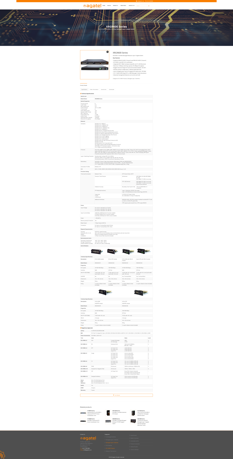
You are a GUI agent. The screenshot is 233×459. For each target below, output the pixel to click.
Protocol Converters (135, 444)
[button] (107, 52)
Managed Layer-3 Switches (133, 78)
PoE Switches (109, 445)
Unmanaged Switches (111, 437)
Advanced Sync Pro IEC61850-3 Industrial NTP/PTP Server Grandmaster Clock (94, 413)
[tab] (84, 89)
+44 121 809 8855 (86, 448)
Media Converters (135, 438)
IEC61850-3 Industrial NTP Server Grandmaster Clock (93, 420)
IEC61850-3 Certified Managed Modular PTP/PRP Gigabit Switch (119, 421)
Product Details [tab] (83, 85)
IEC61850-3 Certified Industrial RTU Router (119, 412)
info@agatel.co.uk (87, 450)
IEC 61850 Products (122, 78)
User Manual (117, 395)
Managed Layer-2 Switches (112, 439)
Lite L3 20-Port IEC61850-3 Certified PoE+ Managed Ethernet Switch (143, 413)
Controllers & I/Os (135, 441)
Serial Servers (134, 435)
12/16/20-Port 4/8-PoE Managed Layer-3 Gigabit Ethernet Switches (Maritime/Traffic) (143, 422)
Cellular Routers (134, 446)
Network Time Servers (111, 451)
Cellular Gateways (135, 449)
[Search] (148, 6)
